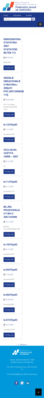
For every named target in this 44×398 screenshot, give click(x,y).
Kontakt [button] (29, 15)
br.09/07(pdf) (10, 269)
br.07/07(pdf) (10, 320)
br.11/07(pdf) (10, 181)
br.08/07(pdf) (10, 294)
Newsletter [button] (17, 15)
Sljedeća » (23, 345)
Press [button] (6, 15)
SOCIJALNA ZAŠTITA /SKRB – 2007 (11, 153)
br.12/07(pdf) (10, 124)
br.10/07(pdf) (10, 244)
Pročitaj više (9, 68)
